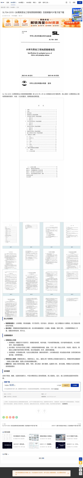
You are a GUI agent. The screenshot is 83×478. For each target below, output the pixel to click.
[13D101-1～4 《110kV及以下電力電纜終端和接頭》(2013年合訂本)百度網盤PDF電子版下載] (60, 445)
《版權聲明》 (65, 403)
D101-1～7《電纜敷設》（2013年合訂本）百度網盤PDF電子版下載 (46, 444)
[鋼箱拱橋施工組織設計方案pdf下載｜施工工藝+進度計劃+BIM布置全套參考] (34, 437)
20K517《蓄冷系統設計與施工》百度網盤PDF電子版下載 (66, 425)
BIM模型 (21, 2)
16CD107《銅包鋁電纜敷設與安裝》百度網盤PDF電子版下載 (19, 444)
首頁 (7, 2)
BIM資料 (13, 2)
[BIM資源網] (2, 2)
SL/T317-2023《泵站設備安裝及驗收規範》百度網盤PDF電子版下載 (19, 425)
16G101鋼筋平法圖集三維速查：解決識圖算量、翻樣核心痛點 (73, 436)
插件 (40, 2)
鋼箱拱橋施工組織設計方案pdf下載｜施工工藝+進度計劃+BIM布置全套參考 (46, 436)
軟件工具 (45, 2)
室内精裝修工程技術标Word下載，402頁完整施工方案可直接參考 (19, 436)
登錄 (43, 458)
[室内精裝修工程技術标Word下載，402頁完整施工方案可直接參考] (7, 437)
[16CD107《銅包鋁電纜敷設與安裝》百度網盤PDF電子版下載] (7, 445)
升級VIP (66, 385)
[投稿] (66, 2)
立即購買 (74, 385)
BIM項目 (28, 2)
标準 (50, 364)
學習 (34, 2)
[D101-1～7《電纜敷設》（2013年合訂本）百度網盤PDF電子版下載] (34, 445)
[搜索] (70, 2)
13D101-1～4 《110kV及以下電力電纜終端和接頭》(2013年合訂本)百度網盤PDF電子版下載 (73, 444)
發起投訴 (56, 388)
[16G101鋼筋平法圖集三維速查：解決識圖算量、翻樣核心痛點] (60, 437)
